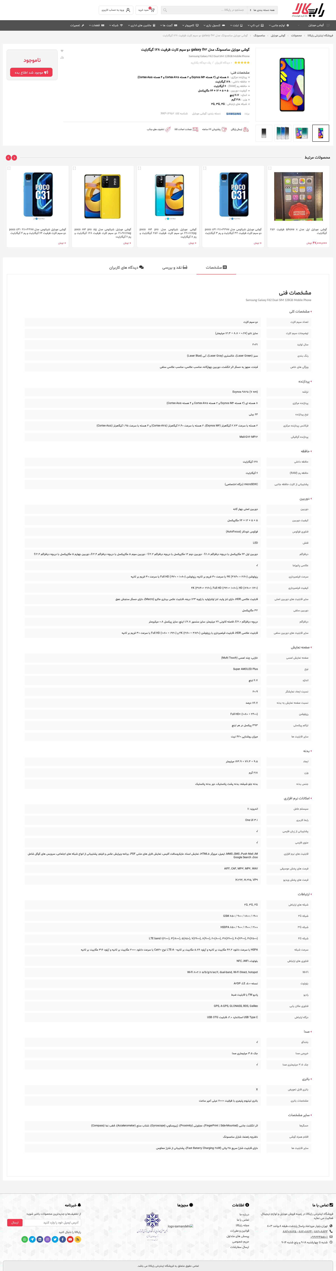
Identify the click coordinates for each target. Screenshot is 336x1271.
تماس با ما (243, 1220)
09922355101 (319, 1237)
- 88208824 (305, 1232)
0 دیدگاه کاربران (223, 63)
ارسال (14, 1223)
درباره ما (244, 1215)
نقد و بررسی (172, 267)
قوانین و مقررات (239, 1231)
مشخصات (214, 267)
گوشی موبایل (316, 25)
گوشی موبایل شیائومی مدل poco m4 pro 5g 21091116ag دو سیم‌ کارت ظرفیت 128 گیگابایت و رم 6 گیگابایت (102, 233)
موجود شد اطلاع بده (29, 72)
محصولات (296, 35)
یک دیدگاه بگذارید (201, 63)
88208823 (321, 1232)
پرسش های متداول (238, 1236)
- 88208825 (290, 1232)
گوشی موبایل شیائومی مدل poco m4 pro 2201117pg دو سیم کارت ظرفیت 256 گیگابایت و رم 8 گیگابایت (168, 233)
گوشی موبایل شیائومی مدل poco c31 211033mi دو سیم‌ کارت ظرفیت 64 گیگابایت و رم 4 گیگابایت (37, 231)
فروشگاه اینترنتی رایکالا (320, 35)
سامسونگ (259, 35)
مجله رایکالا (242, 1225)
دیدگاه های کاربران (124, 267)
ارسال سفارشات (239, 1247)
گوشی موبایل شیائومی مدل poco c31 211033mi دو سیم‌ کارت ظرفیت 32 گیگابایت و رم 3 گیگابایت (233, 231)
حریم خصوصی (240, 1242)
